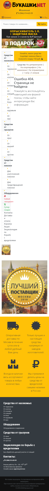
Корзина (8, 224)
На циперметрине (34, 64)
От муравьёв (8, 418)
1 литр (26, 73)
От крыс (6, 436)
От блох (9, 100)
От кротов (7, 441)
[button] (6, 17)
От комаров (7, 411)
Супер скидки (7, 208)
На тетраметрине (36, 70)
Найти (43, 24)
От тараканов (8, 407)
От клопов (7, 409)
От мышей (7, 438)
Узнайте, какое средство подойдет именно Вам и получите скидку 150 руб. (29, 56)
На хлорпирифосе (28, 67)
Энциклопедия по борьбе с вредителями (10, 235)
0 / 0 (44, 17)
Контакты (8, 212)
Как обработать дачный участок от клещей (18, 452)
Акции (7, 226)
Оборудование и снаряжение (13, 428)
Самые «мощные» (9, 200)
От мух (8, 117)
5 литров (35, 73)
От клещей (7, 413)
